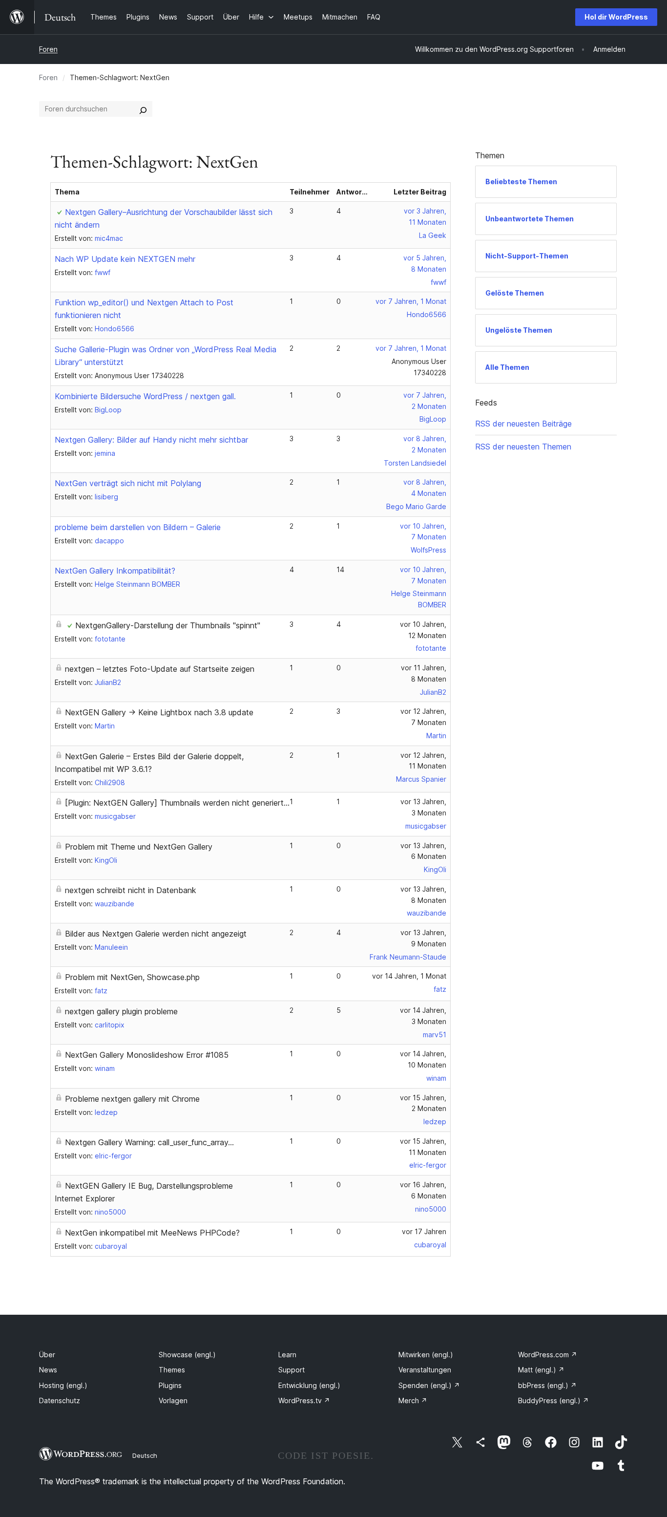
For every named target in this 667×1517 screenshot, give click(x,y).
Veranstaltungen (424, 1370)
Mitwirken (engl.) (425, 1354)
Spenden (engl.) (429, 1385)
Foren (48, 49)
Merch (412, 1400)
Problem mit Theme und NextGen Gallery (138, 847)
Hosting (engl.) (63, 1385)
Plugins (170, 1385)
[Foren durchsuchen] (143, 109)
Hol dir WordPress (616, 17)
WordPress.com (547, 1354)
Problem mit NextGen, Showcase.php (132, 977)
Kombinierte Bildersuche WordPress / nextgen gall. (145, 396)
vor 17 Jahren (424, 1231)
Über (47, 1354)
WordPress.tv (304, 1400)
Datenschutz (59, 1400)
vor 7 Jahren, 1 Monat (410, 301)
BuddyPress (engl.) (553, 1400)
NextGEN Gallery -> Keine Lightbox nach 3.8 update (159, 712)
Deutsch (144, 1455)
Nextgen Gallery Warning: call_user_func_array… (149, 1142)
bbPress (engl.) (547, 1385)
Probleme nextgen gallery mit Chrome (132, 1099)
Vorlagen (173, 1400)
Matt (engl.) (541, 1370)
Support (291, 1370)
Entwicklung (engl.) (309, 1385)
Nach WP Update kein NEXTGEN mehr (125, 259)
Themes (172, 1370)
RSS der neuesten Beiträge (523, 423)
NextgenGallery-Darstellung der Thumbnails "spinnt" (167, 625)
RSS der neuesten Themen (523, 446)
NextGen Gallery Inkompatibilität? (115, 571)
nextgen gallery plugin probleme (121, 1011)
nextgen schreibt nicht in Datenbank (130, 890)
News (48, 1370)
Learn (287, 1354)
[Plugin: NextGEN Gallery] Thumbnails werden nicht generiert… (177, 803)
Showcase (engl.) (187, 1354)
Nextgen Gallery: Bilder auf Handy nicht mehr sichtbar (151, 440)
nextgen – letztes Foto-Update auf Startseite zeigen (159, 669)
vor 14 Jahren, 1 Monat (409, 976)
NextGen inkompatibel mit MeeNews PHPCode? (152, 1233)
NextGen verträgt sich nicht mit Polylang (128, 483)
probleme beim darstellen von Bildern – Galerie (138, 527)
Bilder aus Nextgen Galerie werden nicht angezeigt (156, 934)
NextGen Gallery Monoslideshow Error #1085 (147, 1055)
